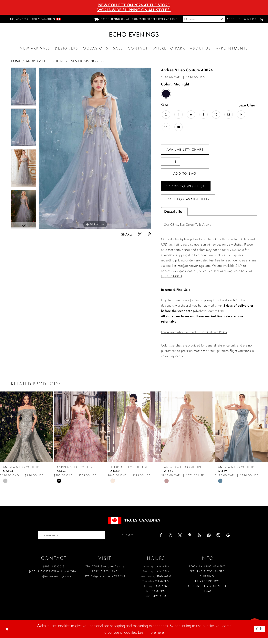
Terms (207, 591)
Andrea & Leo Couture (45, 61)
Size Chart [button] (248, 105)
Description (174, 211)
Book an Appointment (207, 566)
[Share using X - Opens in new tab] (140, 234)
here (160, 632)
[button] (261, 19)
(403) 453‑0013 (54, 566)
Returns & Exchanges (207, 571)
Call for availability (188, 199)
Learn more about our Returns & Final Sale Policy (194, 332)
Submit (127, 535)
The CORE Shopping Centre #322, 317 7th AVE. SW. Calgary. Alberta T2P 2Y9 (105, 571)
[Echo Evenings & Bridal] (134, 34)
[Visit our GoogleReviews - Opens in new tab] (228, 535)
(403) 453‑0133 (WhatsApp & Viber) (54, 571)
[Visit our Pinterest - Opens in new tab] (189, 535)
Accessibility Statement (207, 586)
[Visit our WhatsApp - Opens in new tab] (209, 535)
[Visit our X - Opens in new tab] (180, 535)
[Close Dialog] (7, 629)
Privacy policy (207, 581)
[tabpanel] (23, 88)
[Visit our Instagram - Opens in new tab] (170, 535)
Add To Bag (185, 173)
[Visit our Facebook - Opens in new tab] (161, 535)
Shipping (207, 576)
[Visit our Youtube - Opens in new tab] (199, 535)
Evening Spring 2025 (86, 61)
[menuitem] (17, 19)
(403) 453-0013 (171, 276)
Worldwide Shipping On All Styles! (134, 9)
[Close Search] (222, 19)
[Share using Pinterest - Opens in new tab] (149, 234)
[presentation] (26, 426)
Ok (259, 629)
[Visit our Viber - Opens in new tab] (218, 535)
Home (16, 61)
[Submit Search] (185, 19)
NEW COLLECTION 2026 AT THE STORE (134, 4)
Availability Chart (185, 149)
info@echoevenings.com (194, 265)
